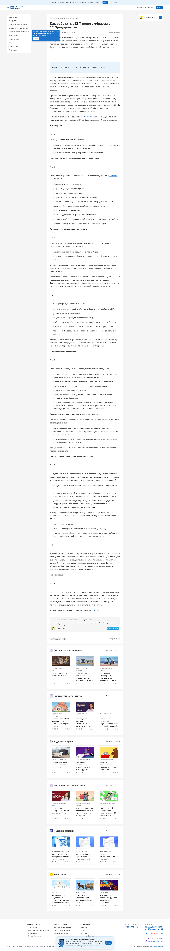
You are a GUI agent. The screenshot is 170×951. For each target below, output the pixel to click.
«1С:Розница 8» (86, 117)
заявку (102, 67)
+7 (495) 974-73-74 (131, 927)
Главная (52, 19)
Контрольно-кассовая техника (59, 804)
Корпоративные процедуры (57, 715)
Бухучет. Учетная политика (57, 669)
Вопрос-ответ (56, 892)
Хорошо (108, 943)
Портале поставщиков (156, 946)
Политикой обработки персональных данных (88, 947)
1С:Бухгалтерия (72, 19)
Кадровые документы (59, 759)
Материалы (61, 19)
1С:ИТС (97, 610)
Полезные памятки (58, 849)
